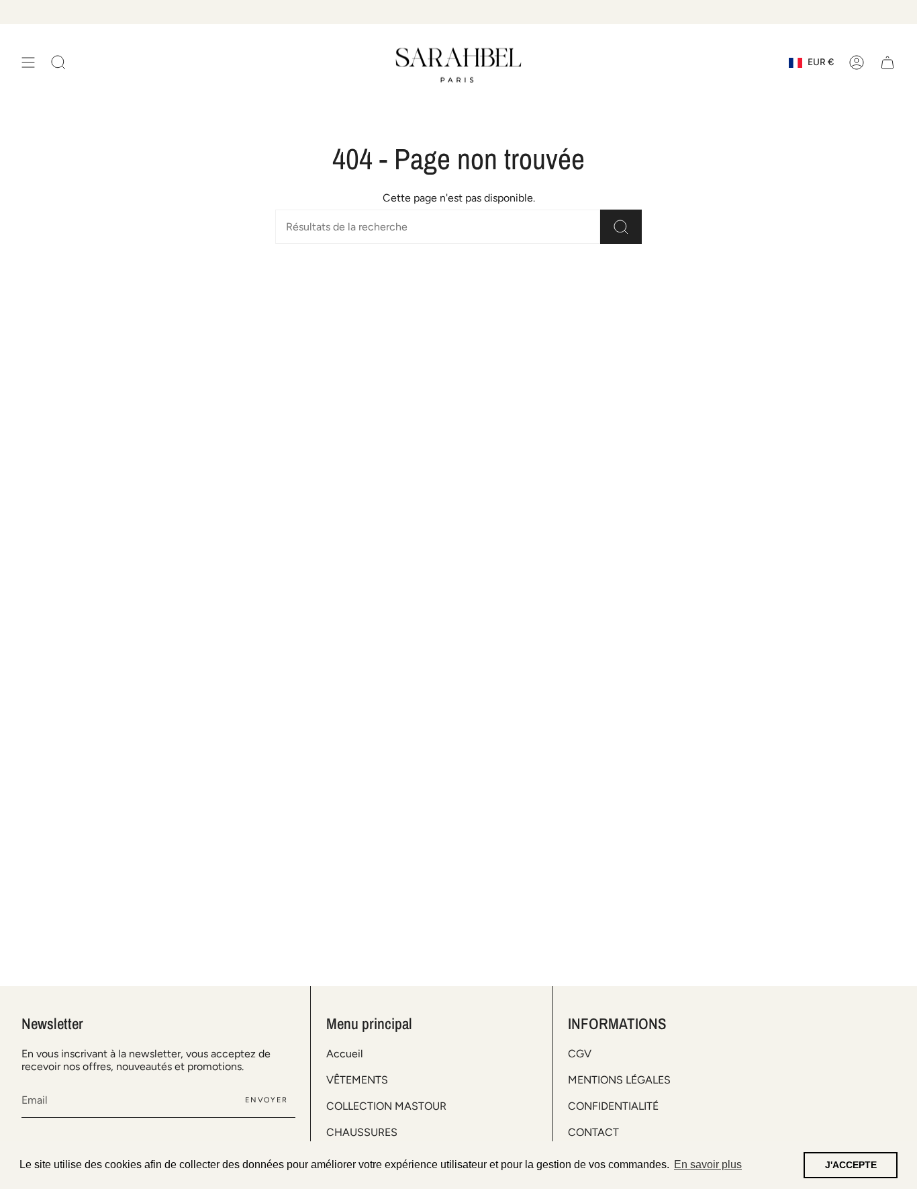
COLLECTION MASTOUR (386, 1106)
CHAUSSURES (361, 1132)
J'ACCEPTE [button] (851, 1164)
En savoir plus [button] (708, 1164)
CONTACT (593, 1132)
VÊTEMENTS (357, 1079)
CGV (579, 1053)
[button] (58, 62)
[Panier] (887, 62)
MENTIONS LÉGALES (619, 1079)
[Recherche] (621, 227)
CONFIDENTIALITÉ (613, 1106)
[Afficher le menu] (28, 62)
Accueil (344, 1053)
